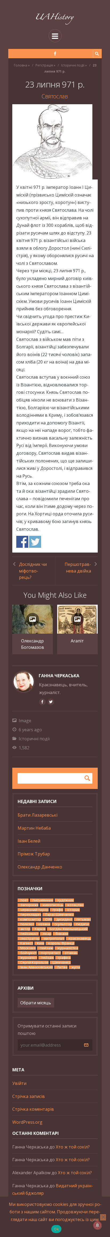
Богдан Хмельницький (69, 929)
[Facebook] (55, 53)
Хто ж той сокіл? (73, 1147)
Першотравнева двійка (78, 567)
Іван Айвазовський (36, 967)
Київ (40, 943)
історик (73, 910)
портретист (51, 953)
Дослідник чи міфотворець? (33, 570)
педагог (82, 924)
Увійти (19, 1083)
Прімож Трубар (34, 854)
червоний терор (34, 910)
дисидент (64, 919)
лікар (47, 933)
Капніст (26, 943)
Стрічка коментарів (33, 1109)
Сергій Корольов (34, 962)
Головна (20, 65)
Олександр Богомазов (32, 644)
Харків (40, 929)
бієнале (62, 933)
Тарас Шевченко (59, 914)
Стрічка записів (28, 1096)
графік (58, 910)
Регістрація (44, 65)
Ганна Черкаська (59, 676)
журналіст (28, 957)
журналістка (67, 948)
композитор (30, 919)
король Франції (61, 943)
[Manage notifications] (97, 1225)
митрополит (54, 938)
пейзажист (29, 933)
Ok (56, 1229)
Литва (62, 967)
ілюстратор (30, 938)
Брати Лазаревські (37, 815)
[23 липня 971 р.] (55, 141)
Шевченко (62, 962)
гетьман (84, 919)
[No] (103, 1217)
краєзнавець (80, 938)
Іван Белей (29, 841)
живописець (53, 905)
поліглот (27, 924)
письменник (43, 900)
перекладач (30, 914)
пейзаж (47, 957)
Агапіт (77, 641)
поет (24, 900)
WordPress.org (27, 1122)
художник (65, 900)
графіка (64, 957)
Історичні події (72, 65)
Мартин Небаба (34, 828)
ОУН (48, 919)
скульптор (63, 924)
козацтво (76, 905)
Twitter (35, 542)
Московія (28, 948)
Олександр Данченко (40, 867)
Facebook (22, 542)
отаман (71, 953)
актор (25, 929)
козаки (44, 924)
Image (25, 721)
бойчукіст (28, 953)
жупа (76, 967)
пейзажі (46, 948)
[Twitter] (51, 702)
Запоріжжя (29, 905)
